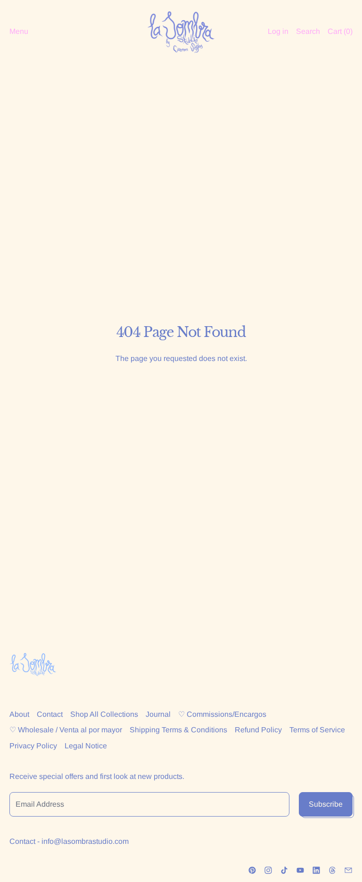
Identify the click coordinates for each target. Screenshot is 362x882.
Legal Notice (86, 746)
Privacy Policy (33, 746)
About (19, 714)
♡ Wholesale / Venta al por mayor (65, 730)
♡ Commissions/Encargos (222, 714)
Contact (50, 714)
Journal (158, 714)
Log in (278, 31)
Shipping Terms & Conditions (178, 730)
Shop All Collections (104, 714)
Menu (18, 31)
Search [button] (308, 31)
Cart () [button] (340, 31)
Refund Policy (258, 730)
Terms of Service (317, 730)
